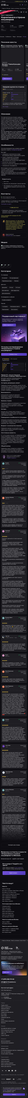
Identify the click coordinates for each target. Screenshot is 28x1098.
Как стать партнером (6, 1052)
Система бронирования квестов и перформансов (12, 1050)
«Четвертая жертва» (16, 150)
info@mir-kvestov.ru (11, 458)
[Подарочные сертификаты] (22, 4)
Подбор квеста (4, 1005)
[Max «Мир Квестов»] (15, 1070)
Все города (3, 1014)
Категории (19, 36)
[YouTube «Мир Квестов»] (9, 1070)
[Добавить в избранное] (23, 12)
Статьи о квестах (5, 1035)
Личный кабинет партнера (7, 1053)
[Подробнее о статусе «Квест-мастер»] (13, 637)
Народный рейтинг (5, 1008)
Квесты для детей (5, 1061)
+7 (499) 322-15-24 (7, 979)
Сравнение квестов (5, 1017)
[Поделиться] (26, 12)
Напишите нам (9, 235)
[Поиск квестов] (20, 4)
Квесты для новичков (6, 1066)
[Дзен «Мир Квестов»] (12, 1070)
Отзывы (24, 36)
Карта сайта (4, 1015)
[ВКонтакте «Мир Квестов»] (2, 1070)
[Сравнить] (21, 12)
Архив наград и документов (7, 1021)
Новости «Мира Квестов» (7, 1032)
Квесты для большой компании (8, 1064)
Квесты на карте (5, 1010)
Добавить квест (4, 1048)
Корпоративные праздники (7, 1042)
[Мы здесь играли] (19, 12)
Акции (2, 1019)
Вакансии (3, 1022)
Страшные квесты (5, 1059)
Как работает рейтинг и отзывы (8, 1028)
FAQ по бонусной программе (8, 1030)
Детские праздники (5, 1041)
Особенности (8, 36)
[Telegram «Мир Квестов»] (5, 1070)
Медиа (14, 36)
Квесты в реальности (6, 1007)
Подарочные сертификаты (7, 1012)
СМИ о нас (3, 1033)
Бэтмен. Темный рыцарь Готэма (11, 65)
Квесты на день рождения (7, 1063)
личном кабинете (18, 867)
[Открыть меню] (25, 5)
